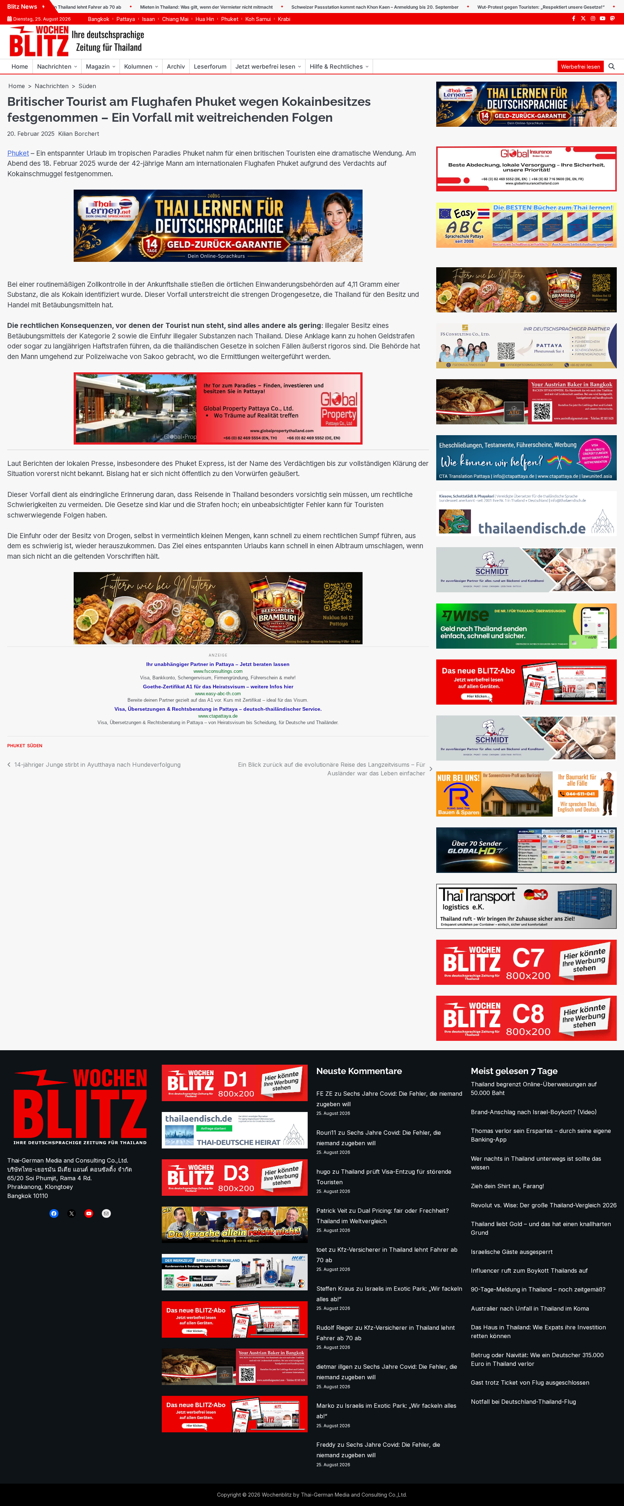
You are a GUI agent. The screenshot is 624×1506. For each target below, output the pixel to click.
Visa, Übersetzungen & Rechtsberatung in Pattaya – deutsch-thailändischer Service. (218, 709)
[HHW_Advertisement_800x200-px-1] (235, 1288)
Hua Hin (205, 19)
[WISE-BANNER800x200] (526, 646)
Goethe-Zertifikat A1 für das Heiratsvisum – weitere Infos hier (218, 686)
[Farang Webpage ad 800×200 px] (526, 422)
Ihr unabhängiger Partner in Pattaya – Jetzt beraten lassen (218, 664)
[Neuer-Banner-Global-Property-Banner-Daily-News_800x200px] (218, 442)
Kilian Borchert (78, 133)
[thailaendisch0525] (526, 534)
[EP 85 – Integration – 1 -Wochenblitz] (235, 1241)
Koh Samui (258, 19)
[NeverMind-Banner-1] (526, 590)
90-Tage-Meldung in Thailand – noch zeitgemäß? (538, 1289)
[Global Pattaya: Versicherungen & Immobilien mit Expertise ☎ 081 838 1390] (526, 189)
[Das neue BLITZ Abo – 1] (526, 702)
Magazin (98, 66)
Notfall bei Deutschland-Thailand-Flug (523, 1401)
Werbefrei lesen (580, 67)
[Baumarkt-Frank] (526, 814)
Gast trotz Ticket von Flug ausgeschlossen (530, 1382)
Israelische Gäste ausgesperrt (512, 1251)
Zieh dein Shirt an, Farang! (507, 1186)
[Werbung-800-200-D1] (235, 1099)
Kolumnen (138, 66)
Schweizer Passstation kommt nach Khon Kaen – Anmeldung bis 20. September (333, 7)
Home (20, 66)
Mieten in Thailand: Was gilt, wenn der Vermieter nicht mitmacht (164, 7)
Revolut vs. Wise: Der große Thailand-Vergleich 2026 (544, 1205)
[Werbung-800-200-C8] (526, 1038)
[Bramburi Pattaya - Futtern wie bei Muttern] (218, 642)
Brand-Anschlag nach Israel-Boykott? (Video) (534, 1112)
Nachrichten (54, 66)
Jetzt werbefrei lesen (265, 66)
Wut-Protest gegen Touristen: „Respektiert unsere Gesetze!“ (499, 7)
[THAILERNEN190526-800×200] (218, 259)
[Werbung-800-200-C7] (526, 982)
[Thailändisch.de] (235, 1146)
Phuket (229, 19)
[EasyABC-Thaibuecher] (526, 245)
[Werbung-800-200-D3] (235, 1193)
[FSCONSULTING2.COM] (526, 366)
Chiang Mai (175, 19)
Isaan (148, 19)
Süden (34, 745)
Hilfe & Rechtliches (336, 66)
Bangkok (98, 19)
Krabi (284, 19)
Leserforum (210, 66)
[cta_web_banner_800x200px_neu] (526, 478)
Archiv (176, 66)
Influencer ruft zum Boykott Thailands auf (529, 1270)
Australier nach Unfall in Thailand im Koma (530, 1308)
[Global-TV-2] (526, 870)
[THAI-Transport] (526, 926)
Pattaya (126, 19)
